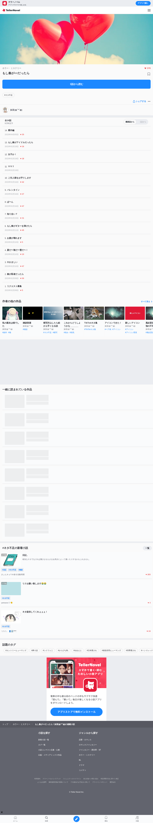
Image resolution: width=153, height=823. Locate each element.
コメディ (82, 770)
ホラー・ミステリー (87, 755)
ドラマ (81, 765)
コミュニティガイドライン (72, 778)
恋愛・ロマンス (85, 740)
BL (80, 760)
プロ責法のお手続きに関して (80, 782)
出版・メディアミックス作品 (50, 755)
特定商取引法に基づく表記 (110, 778)
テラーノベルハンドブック (52, 778)
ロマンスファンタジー (88, 745)
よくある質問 (41, 782)
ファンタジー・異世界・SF (90, 750)
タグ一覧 (41, 745)
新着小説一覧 (43, 740)
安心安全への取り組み (90, 778)
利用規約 (37, 778)
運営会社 (113, 782)
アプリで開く (143, 3)
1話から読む (76, 84)
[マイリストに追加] (149, 74)
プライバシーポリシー (99, 782)
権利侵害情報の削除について (58, 782)
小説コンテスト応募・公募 (49, 750)
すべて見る (145, 301)
